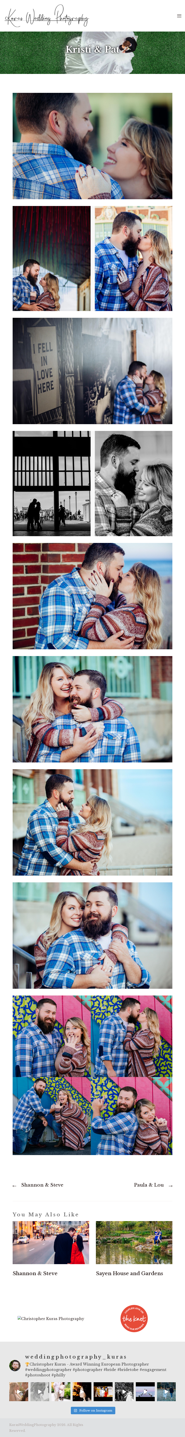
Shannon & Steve (35, 1274)
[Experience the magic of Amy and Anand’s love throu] (124, 1391)
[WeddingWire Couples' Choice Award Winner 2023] (51, 1318)
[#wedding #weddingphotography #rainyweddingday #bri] (39, 1391)
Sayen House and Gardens (129, 1274)
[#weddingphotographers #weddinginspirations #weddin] (18, 1391)
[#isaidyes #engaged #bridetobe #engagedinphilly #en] (60, 1391)
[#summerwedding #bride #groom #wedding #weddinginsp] (103, 1391)
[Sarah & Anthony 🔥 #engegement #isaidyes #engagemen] (166, 1391)
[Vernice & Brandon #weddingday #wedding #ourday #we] (145, 1391)
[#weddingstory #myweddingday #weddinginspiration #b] (82, 1391)
